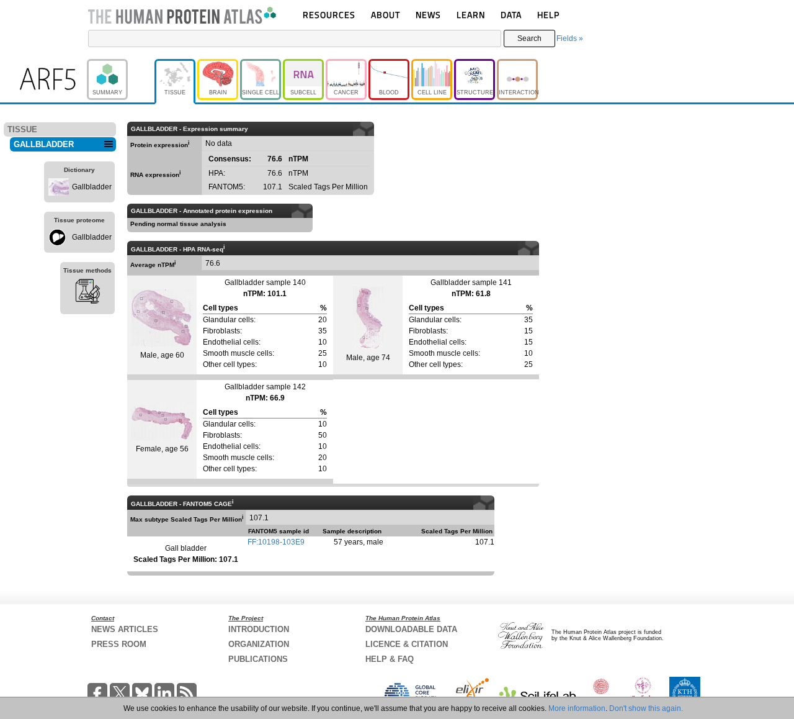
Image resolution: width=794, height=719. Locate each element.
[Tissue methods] (87, 293)
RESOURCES (329, 14)
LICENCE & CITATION (406, 644)
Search (529, 38)
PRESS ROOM (118, 644)
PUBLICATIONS (258, 659)
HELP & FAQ (389, 659)
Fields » (569, 38)
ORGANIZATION (258, 644)
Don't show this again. (646, 708)
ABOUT (385, 14)
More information (576, 708)
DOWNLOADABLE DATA (411, 629)
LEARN (471, 14)
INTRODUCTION (258, 629)
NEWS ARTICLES (124, 629)
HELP (548, 14)
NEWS (428, 14)
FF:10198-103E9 (276, 542)
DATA (511, 14)
